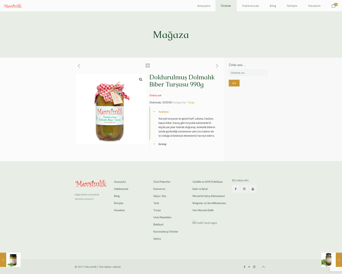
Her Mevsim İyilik (203, 210)
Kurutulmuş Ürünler (165, 231)
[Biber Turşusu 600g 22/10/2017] (10, 260)
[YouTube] (249, 266)
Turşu (191, 102)
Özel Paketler (161, 181)
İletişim (118, 203)
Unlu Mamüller (162, 217)
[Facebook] (245, 266)
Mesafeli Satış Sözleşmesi (209, 195)
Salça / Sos (159, 195)
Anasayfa (120, 181)
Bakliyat (158, 224)
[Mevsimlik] (13, 5)
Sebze (157, 238)
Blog (117, 195)
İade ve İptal (200, 188)
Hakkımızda (121, 188)
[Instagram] (254, 266)
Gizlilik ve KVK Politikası (208, 181)
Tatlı (156, 203)
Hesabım (119, 210)
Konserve (159, 188)
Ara (234, 83)
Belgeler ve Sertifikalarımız (209, 203)
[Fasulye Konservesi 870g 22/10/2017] (332, 260)
